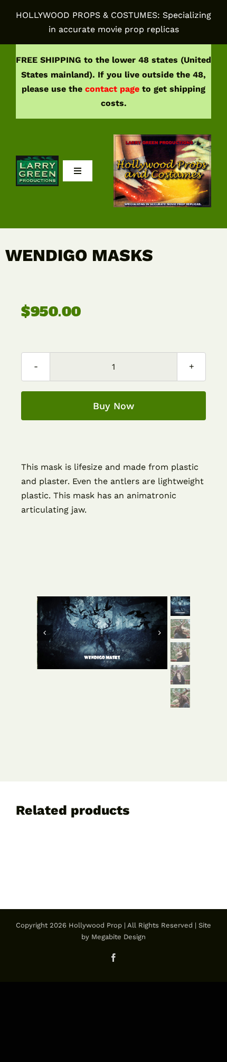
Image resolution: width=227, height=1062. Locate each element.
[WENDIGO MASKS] (102, 633)
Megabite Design (118, 937)
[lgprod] (37, 160)
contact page (112, 89)
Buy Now (113, 405)
